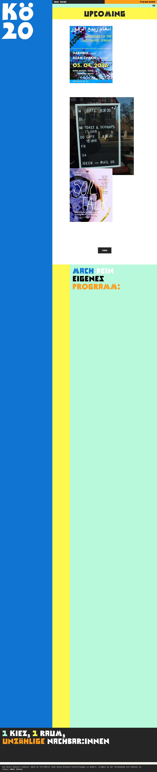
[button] (91, 54)
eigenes (88, 278)
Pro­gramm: (96, 286)
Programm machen (147, 2)
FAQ (153, 5)
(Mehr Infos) (16, 769)
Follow (104, 250)
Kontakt (63, 2)
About (56, 2)
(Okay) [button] (5, 769)
